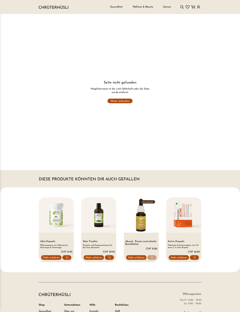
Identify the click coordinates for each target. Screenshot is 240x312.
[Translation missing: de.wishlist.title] (187, 7)
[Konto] (198, 7)
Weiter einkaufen (120, 101)
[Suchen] (182, 7)
